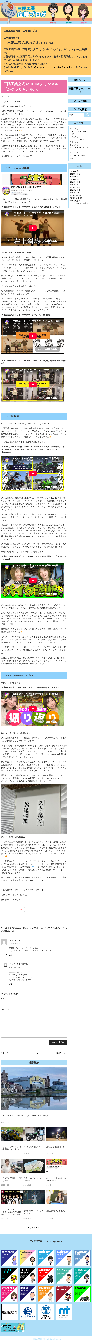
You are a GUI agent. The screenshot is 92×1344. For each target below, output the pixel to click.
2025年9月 (74, 201)
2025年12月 (74, 193)
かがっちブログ (40, 67)
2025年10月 (74, 198)
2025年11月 (74, 195)
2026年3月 (74, 185)
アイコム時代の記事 (77, 155)
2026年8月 (74, 171)
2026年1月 (74, 190)
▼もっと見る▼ (34, 1228)
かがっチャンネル (63, 67)
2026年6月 (74, 177)
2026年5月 (74, 179)
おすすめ (73, 129)
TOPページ (34, 1053)
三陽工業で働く (79, 101)
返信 (10, 955)
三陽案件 (73, 137)
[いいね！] (21, 909)
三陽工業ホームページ (79, 90)
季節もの (73, 145)
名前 (3, 999)
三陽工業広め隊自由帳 (78, 131)
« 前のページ (6, 1053)
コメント (5, 1010)
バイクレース (75, 139)
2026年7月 (74, 174)
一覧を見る (80, 203)
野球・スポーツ (76, 142)
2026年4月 (74, 182)
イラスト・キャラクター (79, 147)
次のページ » (61, 1053)
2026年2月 (74, 187)
